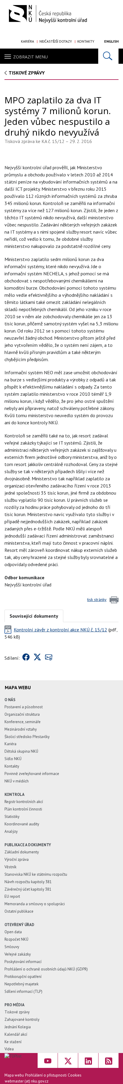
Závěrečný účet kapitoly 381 (27, 889)
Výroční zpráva (16, 859)
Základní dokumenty (21, 852)
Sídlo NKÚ (12, 758)
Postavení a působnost (23, 706)
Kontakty (85, 41)
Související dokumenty (34, 616)
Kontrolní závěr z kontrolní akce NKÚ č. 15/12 (60, 630)
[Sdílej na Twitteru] (37, 658)
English (111, 41)
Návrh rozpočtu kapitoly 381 (28, 881)
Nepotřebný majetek (21, 984)
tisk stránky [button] (97, 599)
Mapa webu (14, 1075)
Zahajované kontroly (21, 1019)
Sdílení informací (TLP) (23, 991)
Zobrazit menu (30, 57)
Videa (9, 1049)
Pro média (14, 1004)
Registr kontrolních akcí (23, 801)
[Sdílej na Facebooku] (26, 658)
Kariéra (27, 41)
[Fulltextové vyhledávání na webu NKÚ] (108, 56)
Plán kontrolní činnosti (23, 809)
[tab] (33, 615)
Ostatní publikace (18, 911)
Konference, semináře (22, 721)
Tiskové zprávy (27, 73)
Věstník (10, 866)
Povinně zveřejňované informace (31, 773)
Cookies (75, 1075)
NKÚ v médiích (16, 781)
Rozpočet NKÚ (16, 939)
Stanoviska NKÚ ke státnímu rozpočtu (35, 874)
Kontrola (14, 794)
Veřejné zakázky (17, 954)
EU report (12, 896)
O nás (10, 699)
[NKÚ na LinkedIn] (88, 1060)
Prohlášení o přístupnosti (46, 1075)
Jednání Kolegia (17, 1026)
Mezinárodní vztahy (20, 729)
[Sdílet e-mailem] (48, 658)
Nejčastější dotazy (55, 41)
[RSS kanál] (109, 1060)
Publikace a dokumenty (27, 844)
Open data (13, 931)
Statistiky (11, 816)
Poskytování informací (22, 961)
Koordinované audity (21, 824)
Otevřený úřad (19, 924)
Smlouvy (11, 946)
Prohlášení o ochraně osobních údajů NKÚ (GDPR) (46, 969)
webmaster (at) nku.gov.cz (26, 1081)
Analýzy (11, 831)
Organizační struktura (22, 714)
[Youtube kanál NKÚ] (48, 1060)
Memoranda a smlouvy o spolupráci (34, 903)
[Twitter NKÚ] (68, 1060)
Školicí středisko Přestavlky (27, 736)
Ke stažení (12, 1041)
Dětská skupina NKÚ (21, 751)
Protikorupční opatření (22, 976)
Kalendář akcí (15, 1034)
